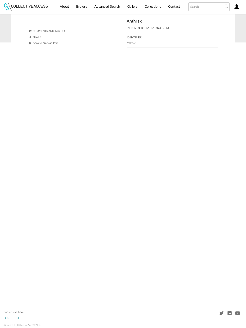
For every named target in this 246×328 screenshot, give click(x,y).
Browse (81, 6)
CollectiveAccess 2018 (29, 325)
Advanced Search (107, 6)
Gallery (132, 6)
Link (6, 318)
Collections (153, 6)
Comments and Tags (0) (49, 31)
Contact (174, 6)
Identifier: (134, 37)
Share (37, 37)
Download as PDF (45, 43)
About (64, 6)
